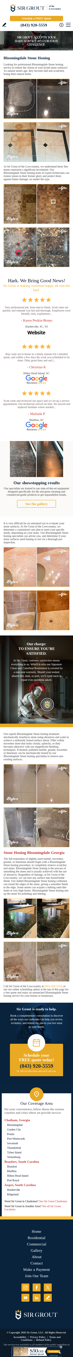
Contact (36, 1263)
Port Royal (13, 1180)
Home (36, 1231)
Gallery (36, 1250)
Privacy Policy (38, 1337)
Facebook (37, 1287)
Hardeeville (13, 1189)
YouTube (25, 1298)
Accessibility (19, 1337)
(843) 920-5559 (34, 25)
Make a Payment (36, 1269)
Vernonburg (13, 1157)
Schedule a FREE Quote (36, 18)
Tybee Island (14, 1152)
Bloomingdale (15, 1124)
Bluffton (11, 1171)
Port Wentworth (16, 1138)
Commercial (36, 1244)
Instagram (25, 1287)
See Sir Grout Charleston (53, 1201)
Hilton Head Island (17, 1175)
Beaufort (12, 1166)
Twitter (48, 1287)
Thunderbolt (14, 1147)
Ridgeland (13, 1194)
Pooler (10, 1134)
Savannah (12, 1143)
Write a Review (4, 25)
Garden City (14, 1129)
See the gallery (36, 504)
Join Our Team (36, 1276)
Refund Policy (43, 1340)
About (36, 1257)
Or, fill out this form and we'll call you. (37, 1071)
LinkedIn (37, 1298)
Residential (36, 1238)
